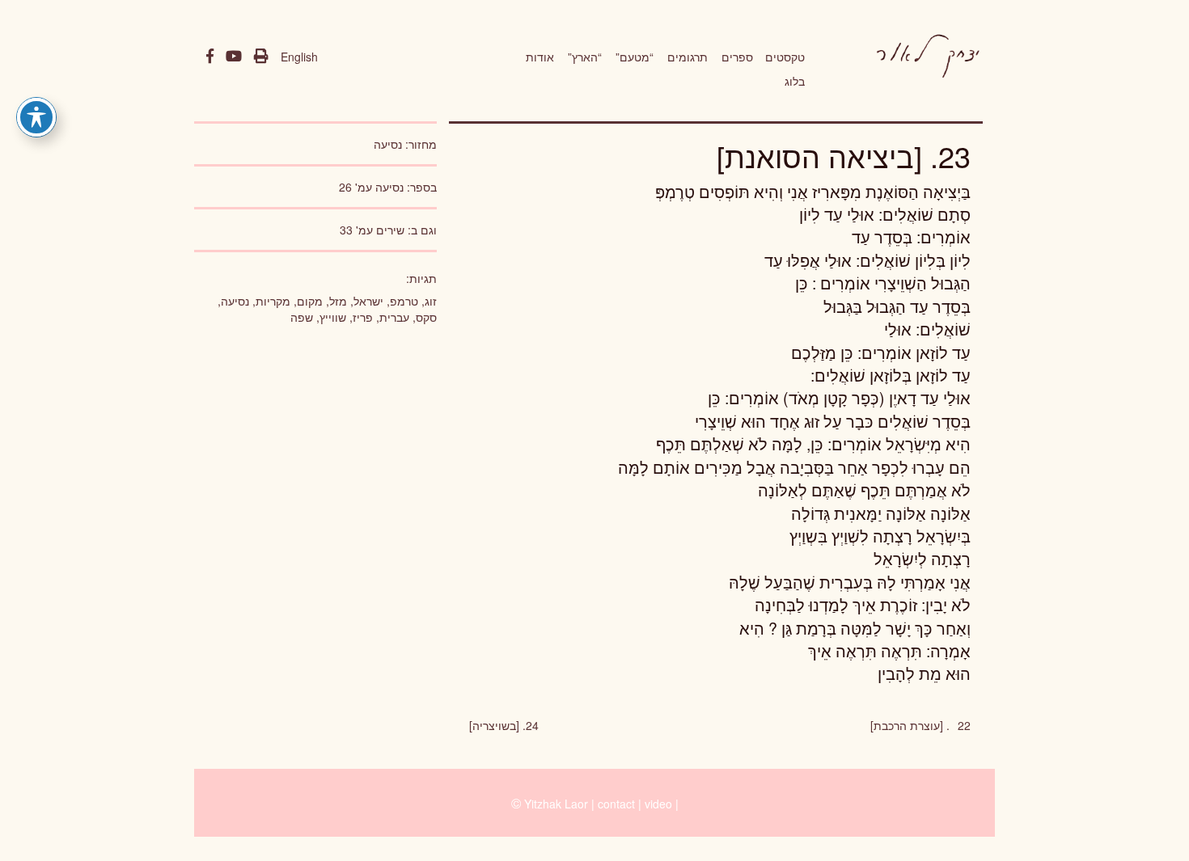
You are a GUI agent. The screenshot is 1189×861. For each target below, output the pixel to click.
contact (616, 804)
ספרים (737, 57)
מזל (338, 301)
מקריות (273, 301)
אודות (540, 57)
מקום (310, 301)
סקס (426, 317)
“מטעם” (635, 57)
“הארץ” (585, 57)
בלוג (795, 81)
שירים (390, 230)
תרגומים (687, 57)
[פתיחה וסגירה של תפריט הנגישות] (36, 117)
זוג (431, 301)
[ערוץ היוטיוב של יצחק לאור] (234, 57)
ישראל (368, 301)
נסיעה (388, 144)
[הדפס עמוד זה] (261, 57)
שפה (301, 317)
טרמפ (404, 301)
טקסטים (785, 57)
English (299, 57)
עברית (394, 317)
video (658, 804)
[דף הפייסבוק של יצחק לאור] (210, 57)
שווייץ (332, 317)
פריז (363, 317)
